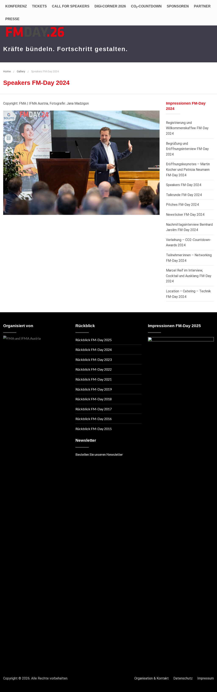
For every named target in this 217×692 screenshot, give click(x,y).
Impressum (205, 678)
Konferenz (16, 6)
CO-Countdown (146, 6)
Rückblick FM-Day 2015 (93, 429)
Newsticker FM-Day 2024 (185, 215)
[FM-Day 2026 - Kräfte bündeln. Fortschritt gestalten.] (35, 30)
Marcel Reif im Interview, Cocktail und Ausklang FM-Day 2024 (188, 275)
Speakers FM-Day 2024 (183, 185)
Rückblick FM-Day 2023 (93, 359)
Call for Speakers (70, 6)
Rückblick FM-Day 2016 (93, 419)
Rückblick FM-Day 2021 (93, 379)
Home (7, 71)
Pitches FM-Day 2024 (182, 205)
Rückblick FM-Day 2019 (93, 389)
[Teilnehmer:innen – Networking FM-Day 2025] (181, 496)
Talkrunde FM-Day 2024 (184, 195)
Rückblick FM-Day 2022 (93, 369)
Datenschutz (183, 678)
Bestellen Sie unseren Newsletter (99, 454)
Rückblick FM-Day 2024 (93, 349)
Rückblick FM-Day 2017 (93, 409)
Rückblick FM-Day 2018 (93, 399)
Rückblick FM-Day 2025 (93, 340)
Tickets (39, 6)
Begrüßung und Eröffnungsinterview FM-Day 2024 (187, 148)
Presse (12, 19)
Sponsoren (178, 6)
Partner (202, 6)
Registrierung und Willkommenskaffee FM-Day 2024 (187, 128)
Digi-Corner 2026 (110, 6)
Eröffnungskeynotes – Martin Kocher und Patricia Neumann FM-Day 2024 (188, 169)
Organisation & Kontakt (151, 678)
